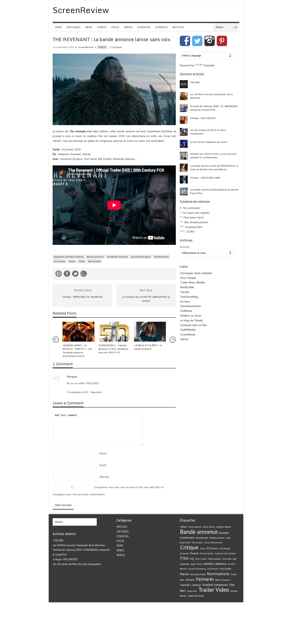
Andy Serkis (209, 526)
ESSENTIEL (144, 27)
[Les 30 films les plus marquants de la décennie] (184, 96)
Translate (208, 65)
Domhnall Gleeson (117, 256)
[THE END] (184, 84)
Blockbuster (202, 537)
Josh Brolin (213, 568)
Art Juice (185, 301)
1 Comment (115, 47)
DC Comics (212, 548)
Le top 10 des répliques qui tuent (208, 142)
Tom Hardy (59, 261)
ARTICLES (178, 27)
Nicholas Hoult (198, 574)
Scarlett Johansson (215, 585)
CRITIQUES (73, 27)
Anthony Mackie (224, 526)
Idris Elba (227, 558)
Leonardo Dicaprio (141, 256)
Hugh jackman (214, 558)
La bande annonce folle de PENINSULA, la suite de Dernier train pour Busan (214, 167)
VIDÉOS (101, 27)
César (202, 548)
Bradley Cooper (217, 537)
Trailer (72, 261)
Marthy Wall (187, 287)
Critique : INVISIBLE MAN (205, 178)
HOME (58, 27)
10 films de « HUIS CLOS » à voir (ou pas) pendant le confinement (213, 155)
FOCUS (115, 27)
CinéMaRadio (188, 329)
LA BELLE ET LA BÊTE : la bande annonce (148, 347)
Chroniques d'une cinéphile (196, 273)
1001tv (184, 339)
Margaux (72, 376)
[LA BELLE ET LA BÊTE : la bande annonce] (150, 332)
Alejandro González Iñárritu (69, 256)
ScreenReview (85, 47)
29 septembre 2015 (77, 392)
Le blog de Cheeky (191, 320)
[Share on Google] (83, 274)
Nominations (218, 573)
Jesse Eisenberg (197, 568)
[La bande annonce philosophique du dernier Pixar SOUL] (184, 191)
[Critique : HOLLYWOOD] (184, 120)
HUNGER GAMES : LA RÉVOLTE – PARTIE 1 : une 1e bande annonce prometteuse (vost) (77, 350)
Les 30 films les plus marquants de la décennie (211, 96)
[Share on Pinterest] (58, 274)
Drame (194, 553)
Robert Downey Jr (223, 580)
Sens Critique (188, 278)
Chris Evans (197, 542)
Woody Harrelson (196, 595)
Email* (103, 465)
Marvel (184, 574)
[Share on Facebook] (67, 274)
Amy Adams (195, 526)
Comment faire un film (193, 325)
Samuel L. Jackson (190, 585)
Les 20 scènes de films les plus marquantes (208, 131)
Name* (103, 453)
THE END (195, 82)
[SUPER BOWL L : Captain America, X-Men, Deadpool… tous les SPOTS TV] (114, 332)
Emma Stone (207, 553)
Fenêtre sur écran (190, 315)
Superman (192, 591)
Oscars (190, 579)
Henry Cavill (200, 558)
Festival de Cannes (225, 553)
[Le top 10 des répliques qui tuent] (184, 144)
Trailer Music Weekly (192, 282)
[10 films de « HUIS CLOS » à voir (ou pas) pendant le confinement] (184, 156)
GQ (192, 558)
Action (183, 526)
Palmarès (205, 579)
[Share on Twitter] (75, 274)
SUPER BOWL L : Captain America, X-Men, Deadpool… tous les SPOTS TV (114, 348)
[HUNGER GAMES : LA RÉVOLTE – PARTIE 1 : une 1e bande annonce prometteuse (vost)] (78, 332)
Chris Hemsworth (213, 542)
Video (82, 261)
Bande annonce (95, 256)
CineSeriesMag (189, 296)
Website (104, 477)
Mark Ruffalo (225, 568)
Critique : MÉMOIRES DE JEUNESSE (82, 297)
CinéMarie (186, 311)
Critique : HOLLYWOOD (203, 118)
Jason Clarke (196, 564)
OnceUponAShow (190, 306)
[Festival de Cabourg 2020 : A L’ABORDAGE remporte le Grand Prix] (184, 108)
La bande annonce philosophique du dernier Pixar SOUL (214, 191)
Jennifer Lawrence (215, 564)
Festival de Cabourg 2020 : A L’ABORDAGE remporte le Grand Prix (214, 108)
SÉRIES (128, 27)
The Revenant (161, 256)
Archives (185, 247)
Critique (189, 547)
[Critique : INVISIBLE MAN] (184, 180)
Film (184, 558)
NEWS (88, 27)
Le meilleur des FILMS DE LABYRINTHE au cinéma (146, 299)
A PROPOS (162, 27)
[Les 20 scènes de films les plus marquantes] (184, 132)
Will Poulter (94, 261)
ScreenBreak (187, 334)
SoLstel (184, 292)
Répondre (96, 392)
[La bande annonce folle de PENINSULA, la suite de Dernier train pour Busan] (184, 168)
